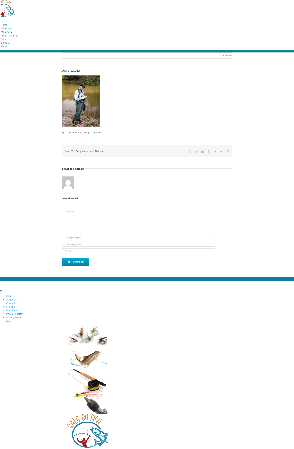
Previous (227, 55)
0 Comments (96, 132)
